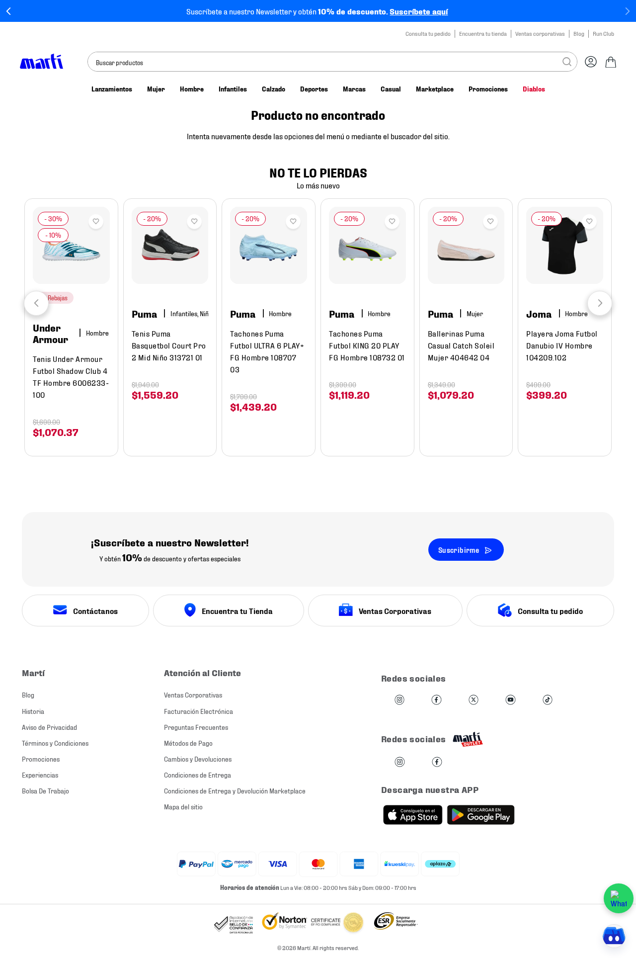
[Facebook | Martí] (436, 700)
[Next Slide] (627, 11)
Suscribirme (458, 549)
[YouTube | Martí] (510, 700)
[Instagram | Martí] (399, 700)
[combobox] (332, 62)
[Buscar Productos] (567, 61)
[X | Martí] (473, 700)
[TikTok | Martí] (548, 700)
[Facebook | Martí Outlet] (437, 762)
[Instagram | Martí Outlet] (400, 762)
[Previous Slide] (8, 11)
